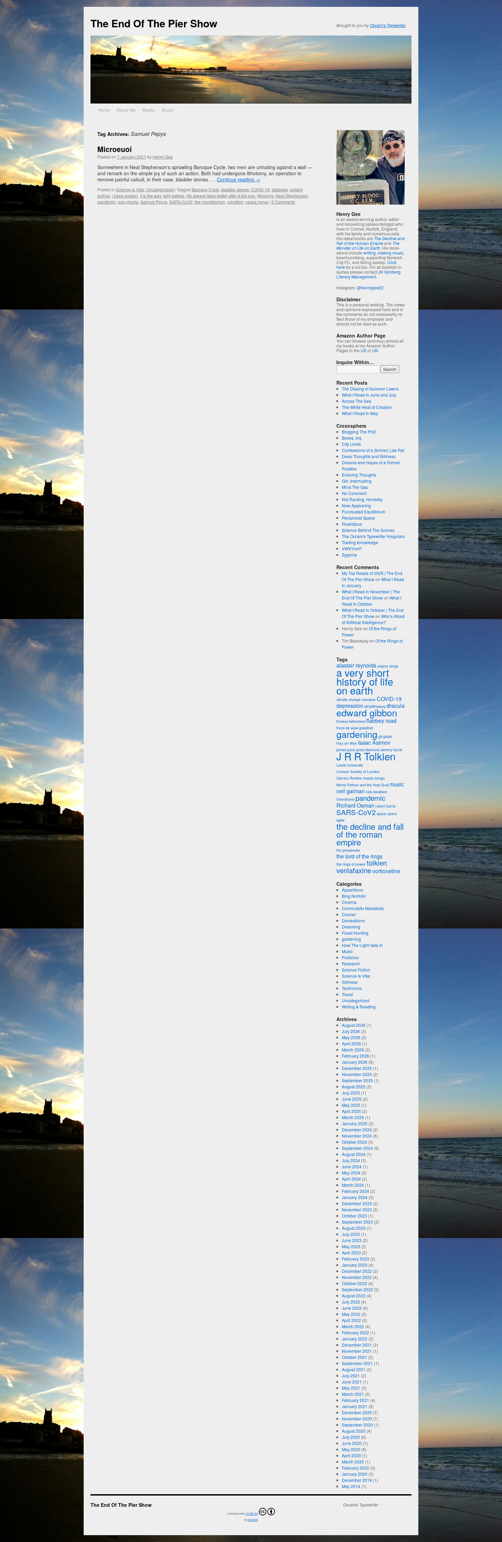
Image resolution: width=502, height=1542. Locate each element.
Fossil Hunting (355, 933)
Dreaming (351, 927)
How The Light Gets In (362, 945)
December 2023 (357, 1203)
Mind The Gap (355, 487)
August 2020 (353, 1431)
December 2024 (357, 1129)
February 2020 (355, 1468)
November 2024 (357, 1136)
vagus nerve (257, 202)
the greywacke (348, 850)
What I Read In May (360, 413)
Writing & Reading (359, 1006)
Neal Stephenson (292, 195)
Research (351, 963)
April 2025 (351, 1111)
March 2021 (353, 1394)
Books (148, 110)
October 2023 (354, 1216)
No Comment (354, 493)
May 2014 (351, 1486)
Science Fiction (356, 970)
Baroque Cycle (205, 189)
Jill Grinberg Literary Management (368, 274)
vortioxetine (386, 871)
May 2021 (351, 1388)
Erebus (342, 721)
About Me (126, 110)
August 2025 (353, 1086)
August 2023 (353, 1228)
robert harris (385, 806)
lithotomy (265, 195)
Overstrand (345, 799)
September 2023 (357, 1222)
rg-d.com (253, 1520)
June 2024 (352, 1166)
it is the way (150, 195)
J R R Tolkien (365, 756)
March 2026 (353, 1049)
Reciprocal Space (358, 518)
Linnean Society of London (357, 771)
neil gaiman (350, 791)
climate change (348, 699)
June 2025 (352, 1099)
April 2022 (351, 1320)
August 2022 (353, 1295)
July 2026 (351, 1031)
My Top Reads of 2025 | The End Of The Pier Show (372, 576)
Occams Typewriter (360, 1504)
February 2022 (355, 1332)
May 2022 (351, 1314)
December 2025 (357, 1068)
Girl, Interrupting (357, 481)
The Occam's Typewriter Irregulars (373, 536)
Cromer (349, 914)
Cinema (349, 902)
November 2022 (357, 1277)
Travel (347, 994)
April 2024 (351, 1179)
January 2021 (354, 1406)
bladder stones (235, 189)
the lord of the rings (359, 856)
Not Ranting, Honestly (362, 499)
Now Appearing (356, 505)
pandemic (106, 202)
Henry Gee (163, 157)
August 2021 (353, 1369)
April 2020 (351, 1455)
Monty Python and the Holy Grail (362, 784)
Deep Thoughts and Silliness (368, 456)
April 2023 (351, 1252)
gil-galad (385, 736)
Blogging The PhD (359, 432)
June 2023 (352, 1240)
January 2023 (354, 1265)
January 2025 (354, 1123)
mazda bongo (374, 778)
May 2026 (351, 1037)
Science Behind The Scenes (368, 530)
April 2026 (351, 1043)
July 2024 (351, 1160)
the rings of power (351, 864)
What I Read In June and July (369, 395)
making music (390, 253)
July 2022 (351, 1302)
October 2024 (354, 1142)
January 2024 (354, 1197)
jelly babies (173, 195)
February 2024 (355, 1191)
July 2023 (351, 1234)
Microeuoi (114, 149)
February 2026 (355, 1056)
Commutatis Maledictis (363, 908)
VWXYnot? (352, 548)
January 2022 (354, 1338)
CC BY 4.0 (252, 1513)
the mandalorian (210, 202)
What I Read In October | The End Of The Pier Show (373, 613)
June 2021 (352, 1382)
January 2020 (354, 1474)
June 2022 (352, 1308)
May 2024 (351, 1172)
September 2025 (357, 1080)
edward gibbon (366, 712)
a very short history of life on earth (364, 681)
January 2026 (354, 1062)
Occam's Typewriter (388, 25)
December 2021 (357, 1345)
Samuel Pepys (153, 202)
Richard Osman (355, 805)
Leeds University (349, 765)
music (397, 784)
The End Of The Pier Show (153, 23)
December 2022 (357, 1271)
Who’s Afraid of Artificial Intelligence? (373, 619)
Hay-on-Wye (346, 743)
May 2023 (351, 1246)
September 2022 (357, 1289)
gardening (356, 734)
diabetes (280, 189)
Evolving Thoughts (359, 475)
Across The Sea (356, 401)
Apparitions (352, 890)
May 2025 (351, 1105)
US (363, 350)
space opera (387, 813)
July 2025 (351, 1093)
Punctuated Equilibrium (363, 511)
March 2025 (353, 1117)
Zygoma (349, 554)
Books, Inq (351, 438)
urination (235, 202)
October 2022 (354, 1283)
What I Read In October (371, 601)
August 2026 (353, 1025)
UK (375, 350)
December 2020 (357, 1412)
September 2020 (357, 1425)
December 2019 (357, 1480)
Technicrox (352, 988)
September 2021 (357, 1363)
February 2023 (355, 1259)
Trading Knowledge (360, 542)
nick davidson (376, 791)
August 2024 (353, 1154)
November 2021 (357, 1351)
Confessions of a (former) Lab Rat (373, 450)
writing (369, 253)
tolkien (377, 863)
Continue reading (238, 179)
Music (168, 110)
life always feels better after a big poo (220, 195)
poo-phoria (128, 202)
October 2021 (354, 1357)
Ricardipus (352, 524)
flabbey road (381, 721)
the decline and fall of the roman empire (370, 834)
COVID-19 (260, 189)
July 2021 (351, 1375)
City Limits (351, 444)
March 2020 (353, 1461)
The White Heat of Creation (367, 407)
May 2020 (351, 1449)
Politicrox (350, 957)
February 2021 (355, 1400)
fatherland (357, 721)
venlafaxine (353, 870)
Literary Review (349, 778)
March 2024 (353, 1185)
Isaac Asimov (374, 742)
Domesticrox (353, 920)
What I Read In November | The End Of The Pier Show (371, 595)
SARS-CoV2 (181, 202)
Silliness (350, 982)
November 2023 (357, 1209)
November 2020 (357, 1418)
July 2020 (351, 1437)
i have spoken (125, 195)
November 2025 (357, 1074)
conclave (369, 699)
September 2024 (357, 1148)
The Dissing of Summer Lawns (370, 388)
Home (104, 110)
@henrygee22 (370, 287)
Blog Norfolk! (354, 896)
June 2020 (352, 1443)
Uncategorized (159, 189)
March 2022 (353, 1326)
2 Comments (283, 202)
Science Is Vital (130, 189)
